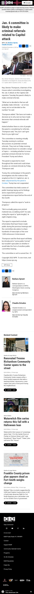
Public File (7, 565)
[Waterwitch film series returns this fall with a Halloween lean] (16, 405)
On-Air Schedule (9, 557)
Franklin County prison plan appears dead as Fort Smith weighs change (17, 478)
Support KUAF (8, 545)
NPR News (7, 265)
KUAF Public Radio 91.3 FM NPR (13, 536)
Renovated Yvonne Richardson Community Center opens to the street (17, 363)
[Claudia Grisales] (6, 306)
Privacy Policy (8, 569)
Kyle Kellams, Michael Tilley (11, 487)
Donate (28, 3)
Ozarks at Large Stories (10, 355)
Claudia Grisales (7, 45)
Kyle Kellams (7, 372)
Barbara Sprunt (12, 43)
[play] (3, 592)
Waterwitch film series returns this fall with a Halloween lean (16, 422)
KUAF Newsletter (9, 561)
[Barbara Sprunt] (6, 281)
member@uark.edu (11, 11)
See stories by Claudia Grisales (20, 316)
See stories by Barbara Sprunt (20, 294)
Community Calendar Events (12, 549)
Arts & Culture (7, 415)
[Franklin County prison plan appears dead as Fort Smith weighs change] (16, 460)
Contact (6, 540)
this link (6, 9)
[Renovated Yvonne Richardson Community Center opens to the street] (16, 345)
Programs (7, 553)
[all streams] (31, 591)
